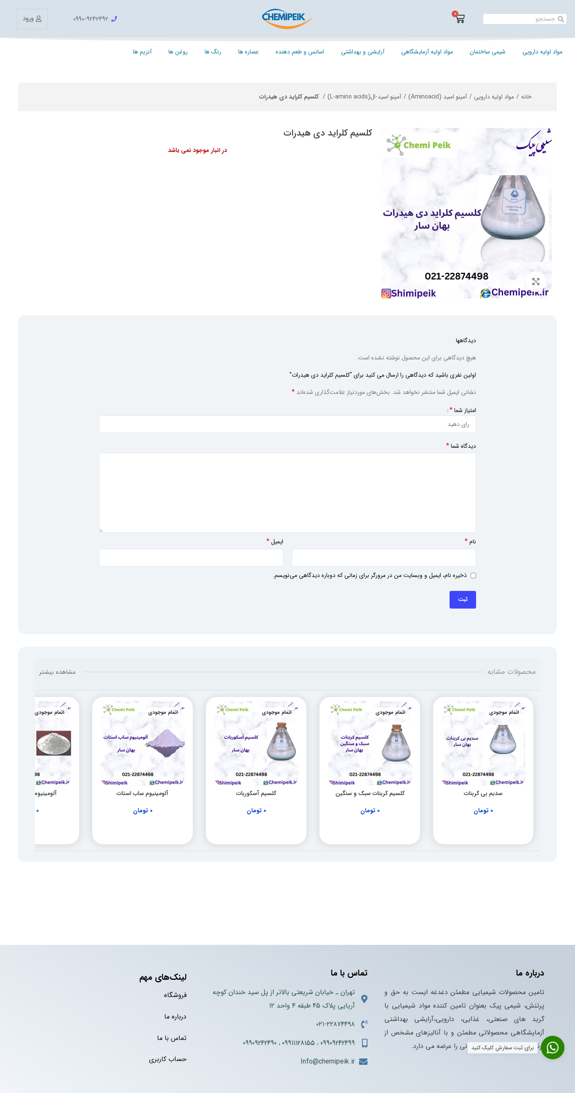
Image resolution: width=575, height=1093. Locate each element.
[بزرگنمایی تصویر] (535, 281)
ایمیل (274, 541)
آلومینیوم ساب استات (142, 793)
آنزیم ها (142, 51)
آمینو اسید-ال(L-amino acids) (364, 96)
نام (470, 541)
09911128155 (298, 1043)
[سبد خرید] (460, 18)
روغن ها (178, 51)
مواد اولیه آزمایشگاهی (427, 51)
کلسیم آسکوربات (256, 793)
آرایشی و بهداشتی (362, 51)
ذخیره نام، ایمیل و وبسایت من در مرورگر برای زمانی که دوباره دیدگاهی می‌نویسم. (370, 575)
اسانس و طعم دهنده (300, 51)
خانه (526, 96)
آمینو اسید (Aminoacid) (437, 96)
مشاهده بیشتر (57, 672)
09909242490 (260, 1043)
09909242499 (337, 1043)
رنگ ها (213, 51)
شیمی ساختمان (488, 51)
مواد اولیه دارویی (542, 51)
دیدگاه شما (461, 446)
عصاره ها (248, 51)
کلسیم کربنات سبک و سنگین (370, 793)
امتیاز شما (463, 410)
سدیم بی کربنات (483, 793)
